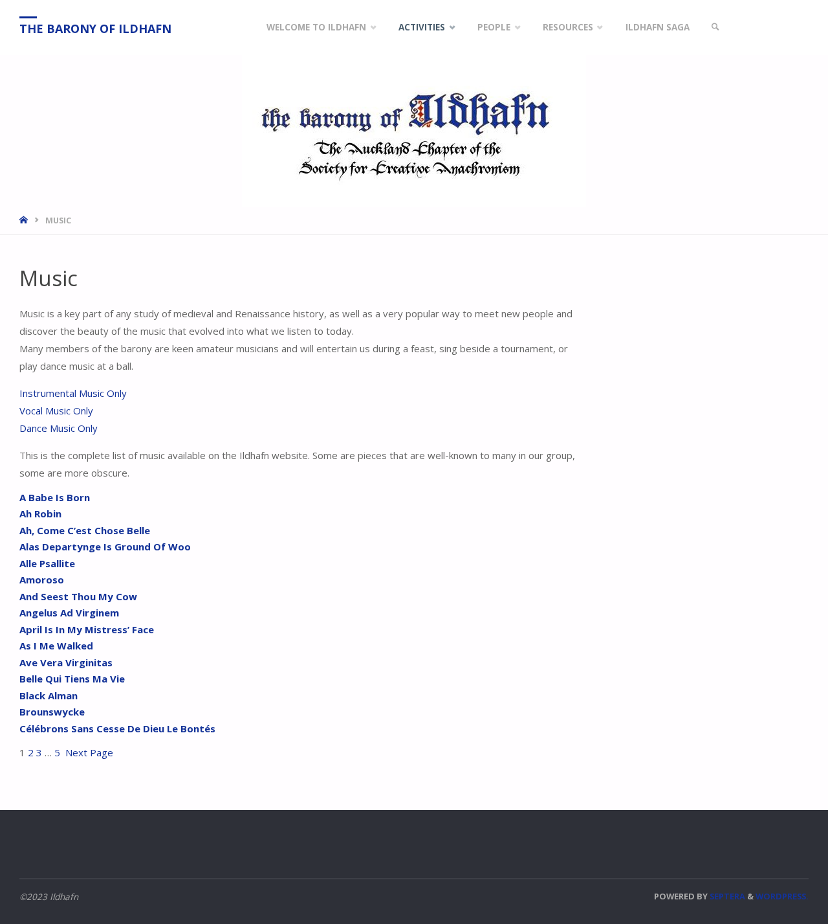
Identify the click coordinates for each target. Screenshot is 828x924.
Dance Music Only (58, 428)
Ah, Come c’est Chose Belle (84, 530)
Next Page (89, 752)
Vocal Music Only (56, 410)
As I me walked (56, 645)
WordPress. (782, 896)
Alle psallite (47, 563)
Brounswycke (52, 711)
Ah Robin (40, 513)
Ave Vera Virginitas (66, 662)
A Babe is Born (54, 497)
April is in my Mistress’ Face (86, 629)
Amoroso (41, 579)
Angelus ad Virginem (69, 612)
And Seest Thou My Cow (78, 596)
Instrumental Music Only (73, 393)
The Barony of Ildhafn (95, 28)
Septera (726, 896)
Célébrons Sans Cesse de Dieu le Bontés (117, 728)
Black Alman (48, 695)
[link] (715, 27)
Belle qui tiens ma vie (72, 678)
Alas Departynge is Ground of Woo (105, 546)
